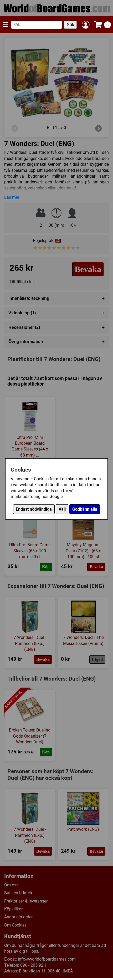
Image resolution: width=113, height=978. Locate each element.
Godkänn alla (84, 509)
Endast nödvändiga (34, 509)
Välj (62, 509)
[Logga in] (85, 25)
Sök (70, 24)
